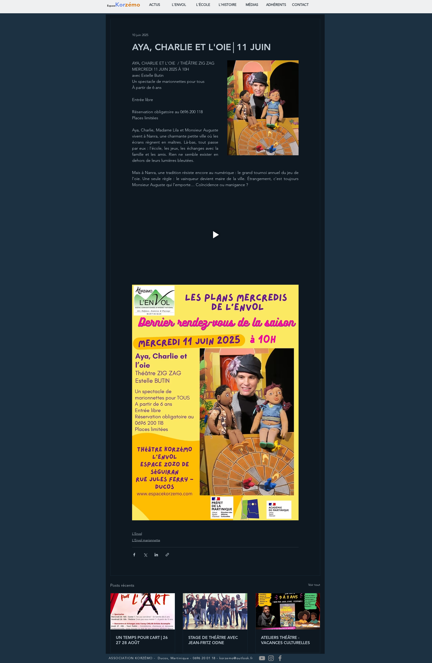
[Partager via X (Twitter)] (145, 554)
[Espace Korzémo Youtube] (262, 658)
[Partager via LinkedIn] (156, 554)
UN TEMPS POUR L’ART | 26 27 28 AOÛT (142, 640)
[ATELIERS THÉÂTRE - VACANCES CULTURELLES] (288, 611)
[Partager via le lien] (167, 554)
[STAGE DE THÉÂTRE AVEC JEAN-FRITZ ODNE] (215, 611)
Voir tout (314, 585)
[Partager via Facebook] (134, 554)
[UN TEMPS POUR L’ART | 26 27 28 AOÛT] (142, 611)
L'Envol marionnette (146, 540)
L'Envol (137, 534)
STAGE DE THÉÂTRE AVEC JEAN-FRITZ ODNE (213, 640)
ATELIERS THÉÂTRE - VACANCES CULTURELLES (285, 640)
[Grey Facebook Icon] (280, 658)
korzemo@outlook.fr (236, 658)
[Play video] (215, 235)
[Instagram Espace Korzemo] (271, 658)
